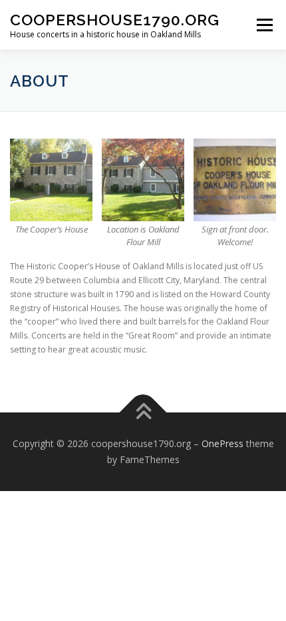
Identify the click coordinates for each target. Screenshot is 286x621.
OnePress (222, 443)
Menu (264, 25)
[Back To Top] (143, 412)
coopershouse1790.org (114, 20)
